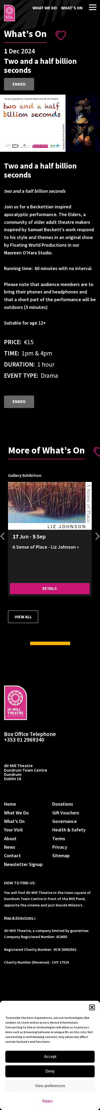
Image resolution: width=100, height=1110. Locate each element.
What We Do (45, 7)
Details (49, 588)
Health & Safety (69, 830)
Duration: (19, 364)
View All (23, 616)
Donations (62, 804)
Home (10, 804)
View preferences (50, 1085)
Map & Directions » (20, 917)
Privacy (47, 1101)
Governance (64, 821)
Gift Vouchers (65, 813)
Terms (58, 838)
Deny (50, 1071)
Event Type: (21, 375)
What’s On (72, 7)
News (9, 847)
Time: (11, 353)
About (10, 838)
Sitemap (61, 855)
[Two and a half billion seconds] (9, 13)
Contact (12, 855)
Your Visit (13, 830)
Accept (50, 1056)
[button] (92, 1007)
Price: (12, 342)
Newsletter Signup (23, 864)
